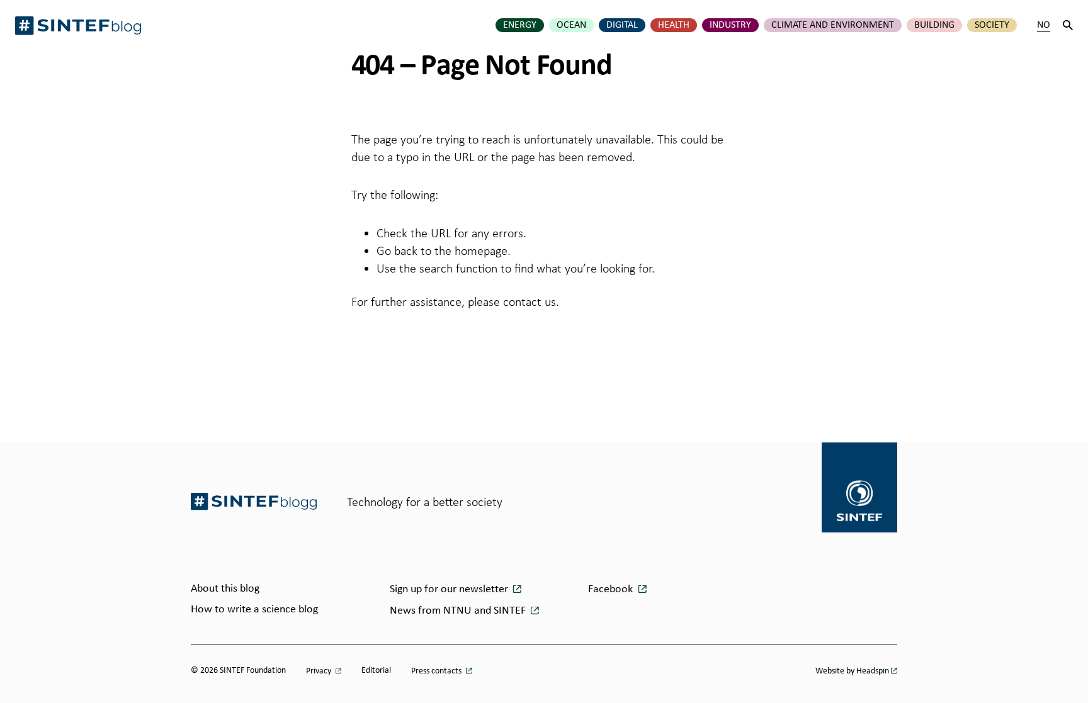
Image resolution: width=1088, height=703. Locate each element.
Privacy (319, 671)
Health (673, 25)
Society (992, 25)
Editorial (376, 670)
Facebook (611, 589)
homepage (481, 250)
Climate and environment (832, 25)
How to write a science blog (254, 610)
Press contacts (437, 671)
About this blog (225, 589)
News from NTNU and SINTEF (459, 611)
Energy (519, 25)
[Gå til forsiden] (254, 501)
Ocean (571, 25)
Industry (730, 25)
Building (934, 25)
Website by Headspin (852, 671)
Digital (622, 25)
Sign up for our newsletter (450, 589)
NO (1043, 25)
